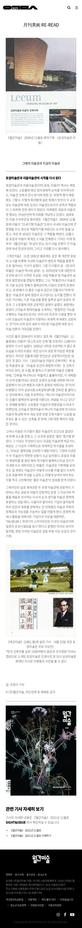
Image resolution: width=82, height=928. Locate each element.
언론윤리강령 (38, 905)
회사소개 (42, 874)
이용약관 (32, 899)
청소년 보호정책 (19, 905)
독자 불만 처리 (49, 899)
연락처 (9, 874)
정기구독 (19, 874)
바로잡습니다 (66, 899)
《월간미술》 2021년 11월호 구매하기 (30, 835)
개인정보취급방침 (14, 899)
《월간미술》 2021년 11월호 (25, 830)
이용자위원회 (54, 905)
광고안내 (30, 874)
